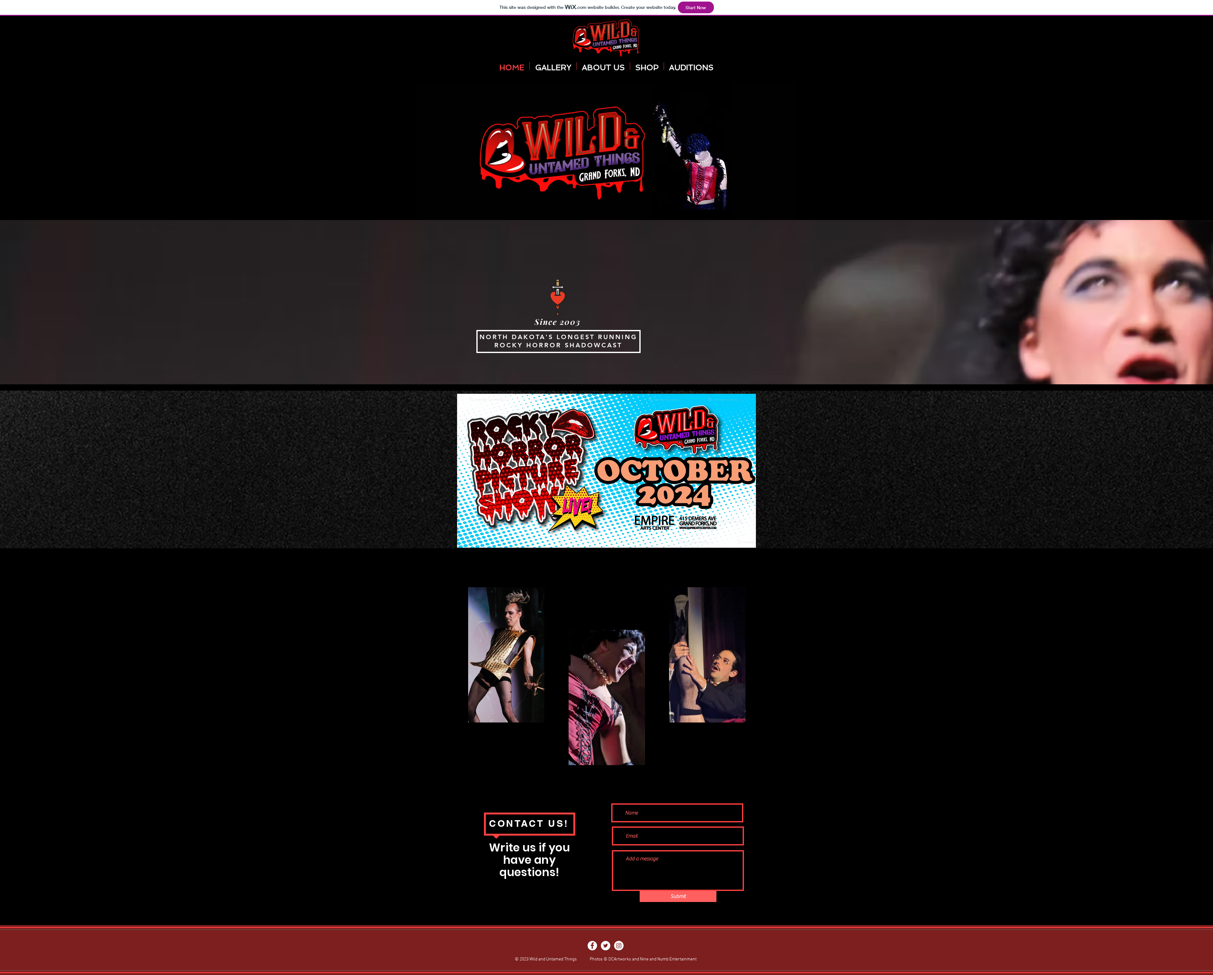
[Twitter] (605, 945)
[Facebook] (592, 945)
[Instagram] (619, 945)
